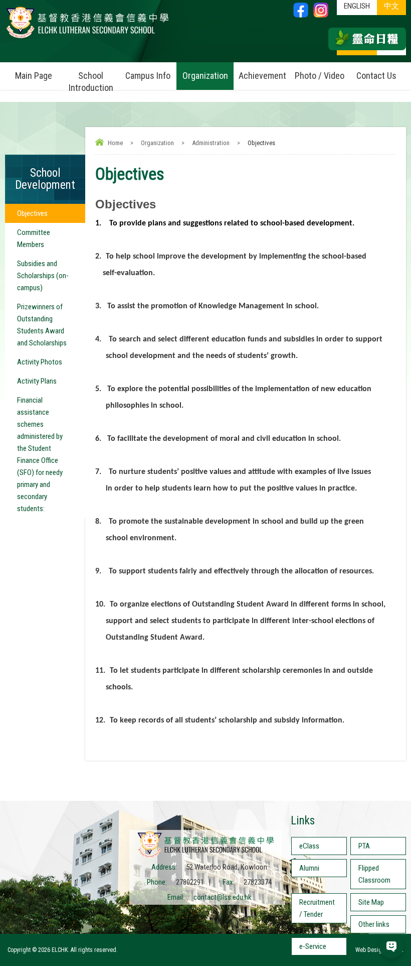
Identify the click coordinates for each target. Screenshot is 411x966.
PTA (364, 846)
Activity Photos (39, 362)
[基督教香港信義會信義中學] (87, 37)
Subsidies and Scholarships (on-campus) (43, 275)
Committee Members (33, 238)
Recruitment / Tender (317, 908)
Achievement (262, 75)
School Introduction (91, 81)
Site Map (371, 902)
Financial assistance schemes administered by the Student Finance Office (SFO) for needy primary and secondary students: (40, 454)
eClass (309, 846)
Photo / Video (319, 75)
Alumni (309, 868)
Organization (205, 75)
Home (115, 143)
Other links (373, 924)
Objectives (32, 213)
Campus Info (147, 75)
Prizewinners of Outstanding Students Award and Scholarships (42, 324)
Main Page (33, 75)
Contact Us (376, 75)
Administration (211, 143)
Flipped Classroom (374, 874)
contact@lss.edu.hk (222, 897)
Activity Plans (37, 381)
